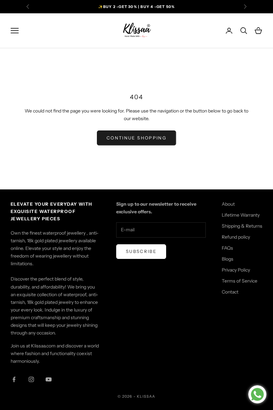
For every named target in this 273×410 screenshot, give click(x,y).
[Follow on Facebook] (14, 379)
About (228, 204)
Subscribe (141, 251)
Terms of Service (239, 281)
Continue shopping (136, 137)
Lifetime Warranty (241, 215)
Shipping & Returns (242, 226)
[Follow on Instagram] (31, 379)
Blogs (227, 259)
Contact (230, 292)
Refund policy (236, 237)
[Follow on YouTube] (48, 379)
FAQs (227, 248)
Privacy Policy (236, 270)
